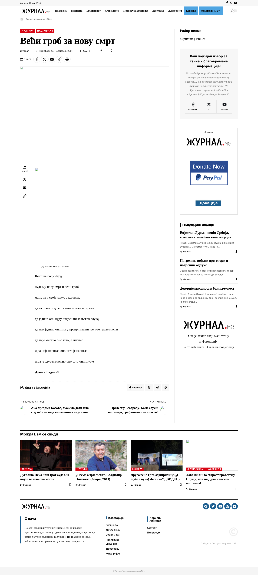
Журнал (24, 51)
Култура (28, 30)
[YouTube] (235, 3)
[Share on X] (44, 59)
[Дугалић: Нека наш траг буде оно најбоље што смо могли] (46, 455)
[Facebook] (227, 3)
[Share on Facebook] (36, 59)
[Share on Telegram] (157, 387)
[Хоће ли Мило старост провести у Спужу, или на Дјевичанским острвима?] (212, 455)
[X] (231, 3)
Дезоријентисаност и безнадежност (207, 288)
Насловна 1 (45, 30)
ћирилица (186, 38)
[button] (226, 10)
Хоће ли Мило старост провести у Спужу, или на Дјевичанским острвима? (210, 479)
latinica (200, 38)
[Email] (51, 59)
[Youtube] (224, 107)
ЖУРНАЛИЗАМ (195, 469)
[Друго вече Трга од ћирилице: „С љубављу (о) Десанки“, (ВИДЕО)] (157, 455)
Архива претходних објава (39, 19)
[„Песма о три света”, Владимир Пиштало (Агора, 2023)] (101, 455)
